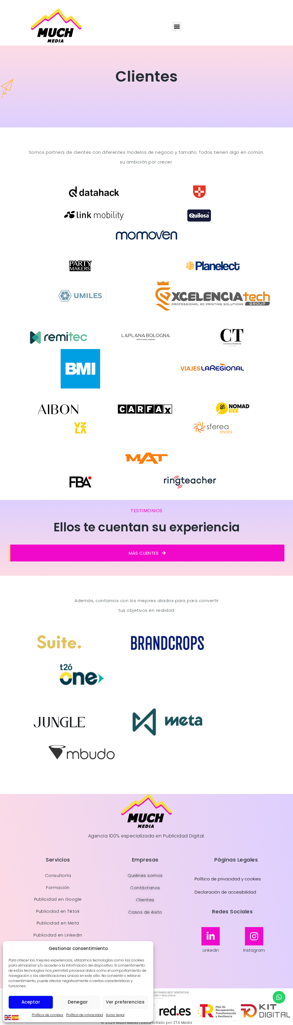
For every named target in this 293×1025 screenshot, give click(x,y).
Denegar (78, 1002)
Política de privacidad (84, 1014)
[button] (176, 26)
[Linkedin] (210, 936)
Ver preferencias (125, 1002)
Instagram (254, 950)
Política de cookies (47, 1014)
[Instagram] (254, 936)
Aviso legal (115, 1014)
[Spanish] (15, 1017)
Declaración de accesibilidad (225, 892)
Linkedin (211, 950)
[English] (8, 1017)
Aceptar (30, 1002)
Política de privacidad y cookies (228, 879)
